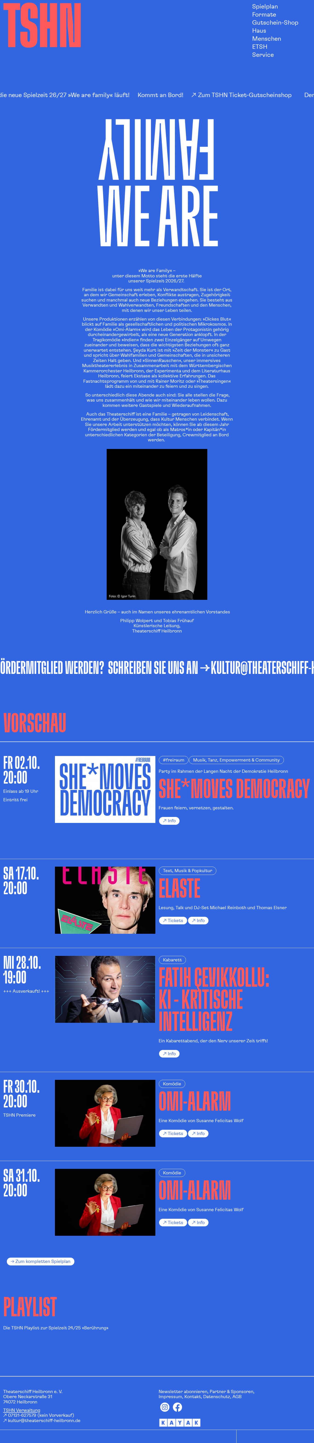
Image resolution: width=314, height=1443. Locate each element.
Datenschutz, (217, 1396)
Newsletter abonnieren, (183, 1391)
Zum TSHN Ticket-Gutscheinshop (230, 95)
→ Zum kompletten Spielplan (40, 1261)
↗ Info (198, 920)
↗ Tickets (173, 920)
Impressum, (171, 1396)
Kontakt (192, 1396)
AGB (237, 1396)
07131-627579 (22, 1415)
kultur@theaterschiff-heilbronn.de (44, 1420)
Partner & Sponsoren (231, 1391)
